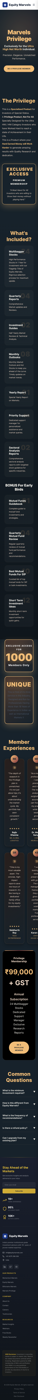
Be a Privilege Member (19, 69)
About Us (6, 1301)
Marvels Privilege (9, 1291)
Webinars (6, 1329)
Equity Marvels (8, 1282)
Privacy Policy (19, 1389)
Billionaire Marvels (9, 1286)
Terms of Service (19, 1392)
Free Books (7, 1333)
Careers (6, 1310)
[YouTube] (16, 1267)
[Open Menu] (33, 5)
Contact (5, 1305)
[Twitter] (10, 1267)
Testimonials (7, 1314)
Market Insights (8, 1324)
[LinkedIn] (5, 1267)
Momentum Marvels (10, 1278)
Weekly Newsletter (10, 1337)
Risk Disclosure (19, 1396)
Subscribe (19, 1191)
